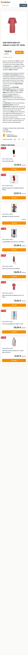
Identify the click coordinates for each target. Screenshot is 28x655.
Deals (18, 128)
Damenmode (12, 128)
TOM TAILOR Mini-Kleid (8, 161)
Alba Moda (9, 131)
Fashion (22, 128)
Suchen (24, 5)
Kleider (7, 130)
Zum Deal (18, 52)
